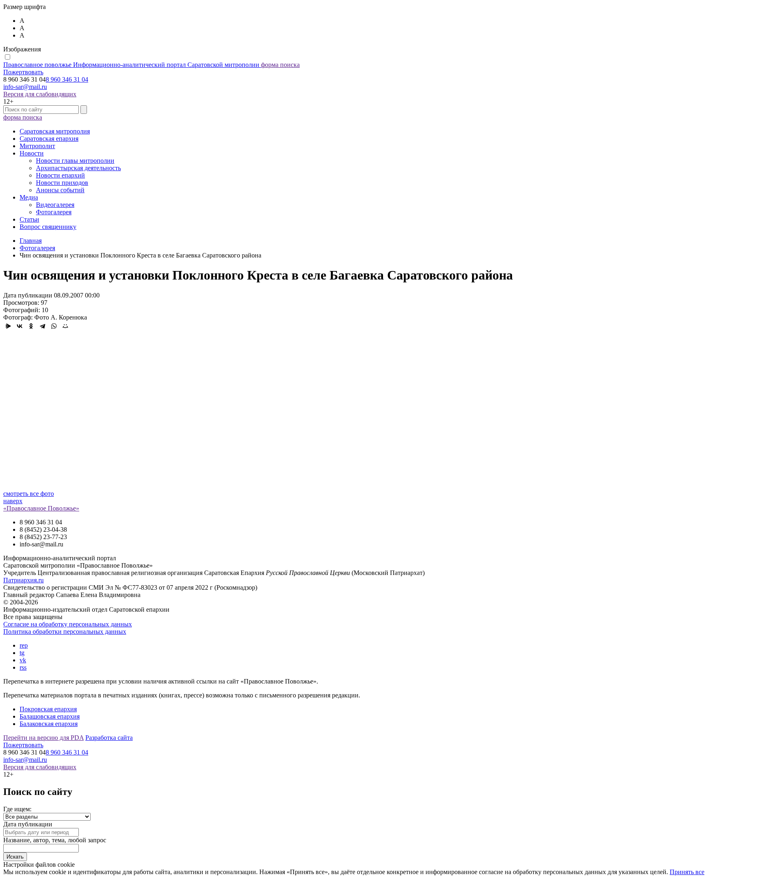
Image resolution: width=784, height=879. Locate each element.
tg (22, 652)
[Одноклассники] (31, 326)
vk (23, 660)
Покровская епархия (48, 709)
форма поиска (280, 64)
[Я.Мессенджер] (8, 326)
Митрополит (37, 145)
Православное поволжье (131, 64)
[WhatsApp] (54, 326)
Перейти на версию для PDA (43, 737)
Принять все (687, 871)
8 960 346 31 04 (67, 79)
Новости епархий (60, 175)
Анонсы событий (60, 189)
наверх (12, 500)
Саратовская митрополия (55, 131)
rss (23, 667)
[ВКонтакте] (19, 326)
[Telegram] (42, 326)
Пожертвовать (23, 72)
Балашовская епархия (50, 716)
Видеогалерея (55, 204)
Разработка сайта (109, 737)
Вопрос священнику (48, 226)
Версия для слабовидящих (39, 94)
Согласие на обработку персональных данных (67, 624)
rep (24, 645)
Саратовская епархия (49, 138)
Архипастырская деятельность (78, 167)
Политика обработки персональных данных (64, 631)
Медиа (29, 197)
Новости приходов (62, 182)
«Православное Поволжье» (41, 508)
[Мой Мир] (65, 326)
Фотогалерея (53, 212)
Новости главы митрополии (75, 160)
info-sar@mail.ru (25, 86)
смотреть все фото (28, 493)
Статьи (29, 219)
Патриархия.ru (23, 580)
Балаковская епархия (49, 723)
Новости (32, 153)
